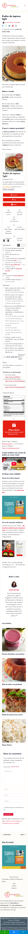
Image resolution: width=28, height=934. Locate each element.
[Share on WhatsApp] (4, 932)
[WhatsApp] (6, 26)
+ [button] (8, 240)
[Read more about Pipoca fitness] (14, 731)
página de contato (22, 924)
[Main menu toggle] (25, 5)
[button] (3, 187)
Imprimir (15, 195)
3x (23, 245)
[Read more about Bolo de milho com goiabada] (14, 670)
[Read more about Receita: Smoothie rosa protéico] (14, 640)
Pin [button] (15, 200)
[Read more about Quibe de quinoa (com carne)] (14, 700)
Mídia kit (14, 888)
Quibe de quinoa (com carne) (12, 715)
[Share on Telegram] (23, 932)
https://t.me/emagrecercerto (10, 448)
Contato (14, 886)
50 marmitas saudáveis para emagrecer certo (13, 528)
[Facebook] (9, 26)
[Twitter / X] (16, 26)
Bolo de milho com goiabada (12, 684)
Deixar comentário (8, 189)
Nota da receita (6, 767)
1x (18, 245)
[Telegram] (3, 26)
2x (21, 245)
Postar (15, 204)
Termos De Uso (14, 877)
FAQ (14, 884)
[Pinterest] (12, 26)
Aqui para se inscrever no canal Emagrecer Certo (14, 433)
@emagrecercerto (7, 444)
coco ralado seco (15, 264)
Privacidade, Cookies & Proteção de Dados (12, 880)
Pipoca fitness (7, 745)
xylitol (15, 260)
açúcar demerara (18, 275)
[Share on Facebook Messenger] (14, 932)
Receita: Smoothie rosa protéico (13, 654)
